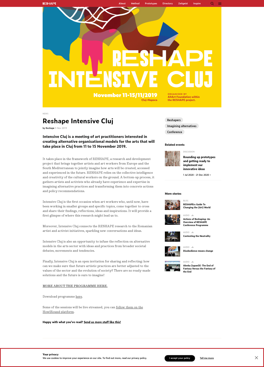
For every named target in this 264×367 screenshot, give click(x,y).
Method (135, 3)
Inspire (197, 3)
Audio (186, 215)
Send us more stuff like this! (102, 322)
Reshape (50, 128)
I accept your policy (179, 358)
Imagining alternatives (181, 126)
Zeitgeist (183, 3)
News (45, 114)
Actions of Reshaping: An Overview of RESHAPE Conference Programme (196, 222)
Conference (174, 132)
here (79, 296)
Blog (185, 201)
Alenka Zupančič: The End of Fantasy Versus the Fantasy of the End (199, 269)
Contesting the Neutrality (196, 236)
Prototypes (151, 3)
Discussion (189, 152)
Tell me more (207, 358)
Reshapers (174, 120)
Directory (168, 3)
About (122, 3)
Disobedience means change (198, 251)
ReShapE (49, 3)
